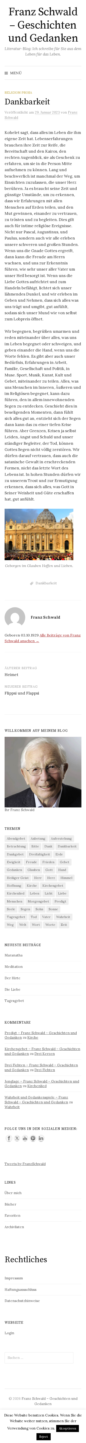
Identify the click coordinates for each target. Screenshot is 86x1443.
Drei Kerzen (44, 1054)
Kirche (32, 886)
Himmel (66, 878)
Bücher (10, 1204)
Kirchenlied (15, 893)
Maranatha (13, 955)
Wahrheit (63, 917)
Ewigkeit (13, 862)
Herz (51, 878)
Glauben (34, 870)
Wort (36, 925)
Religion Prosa (18, 93)
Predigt (60, 901)
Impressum (14, 1278)
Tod (34, 917)
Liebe (62, 893)
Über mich (13, 1193)
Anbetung (38, 838)
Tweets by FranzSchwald (25, 1164)
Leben (34, 893)
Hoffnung (14, 886)
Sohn (39, 909)
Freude (31, 862)
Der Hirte (12, 978)
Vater (46, 917)
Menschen (14, 901)
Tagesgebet (16, 917)
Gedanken (14, 870)
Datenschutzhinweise (22, 1301)
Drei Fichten (44, 1070)
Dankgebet (15, 854)
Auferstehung (61, 838)
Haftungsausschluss (20, 1289)
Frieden (48, 862)
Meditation (14, 966)
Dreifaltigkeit (39, 854)
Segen (25, 909)
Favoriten (12, 1215)
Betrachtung (16, 846)
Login (9, 1333)
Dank (48, 846)
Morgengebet (38, 901)
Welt (22, 925)
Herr (38, 878)
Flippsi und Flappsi (22, 693)
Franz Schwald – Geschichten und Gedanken (43, 25)
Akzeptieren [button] (67, 1428)
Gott (49, 870)
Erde (59, 854)
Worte (50, 925)
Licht (49, 893)
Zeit (64, 925)
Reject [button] (43, 1437)
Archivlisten (14, 1227)
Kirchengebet (52, 886)
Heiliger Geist (18, 878)
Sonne (53, 909)
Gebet (64, 862)
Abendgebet (16, 838)
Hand (62, 870)
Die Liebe (12, 989)
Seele (11, 909)
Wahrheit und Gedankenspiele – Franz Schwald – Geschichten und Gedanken (36, 1099)
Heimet (11, 674)
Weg (10, 925)
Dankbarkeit (46, 583)
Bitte (35, 846)
